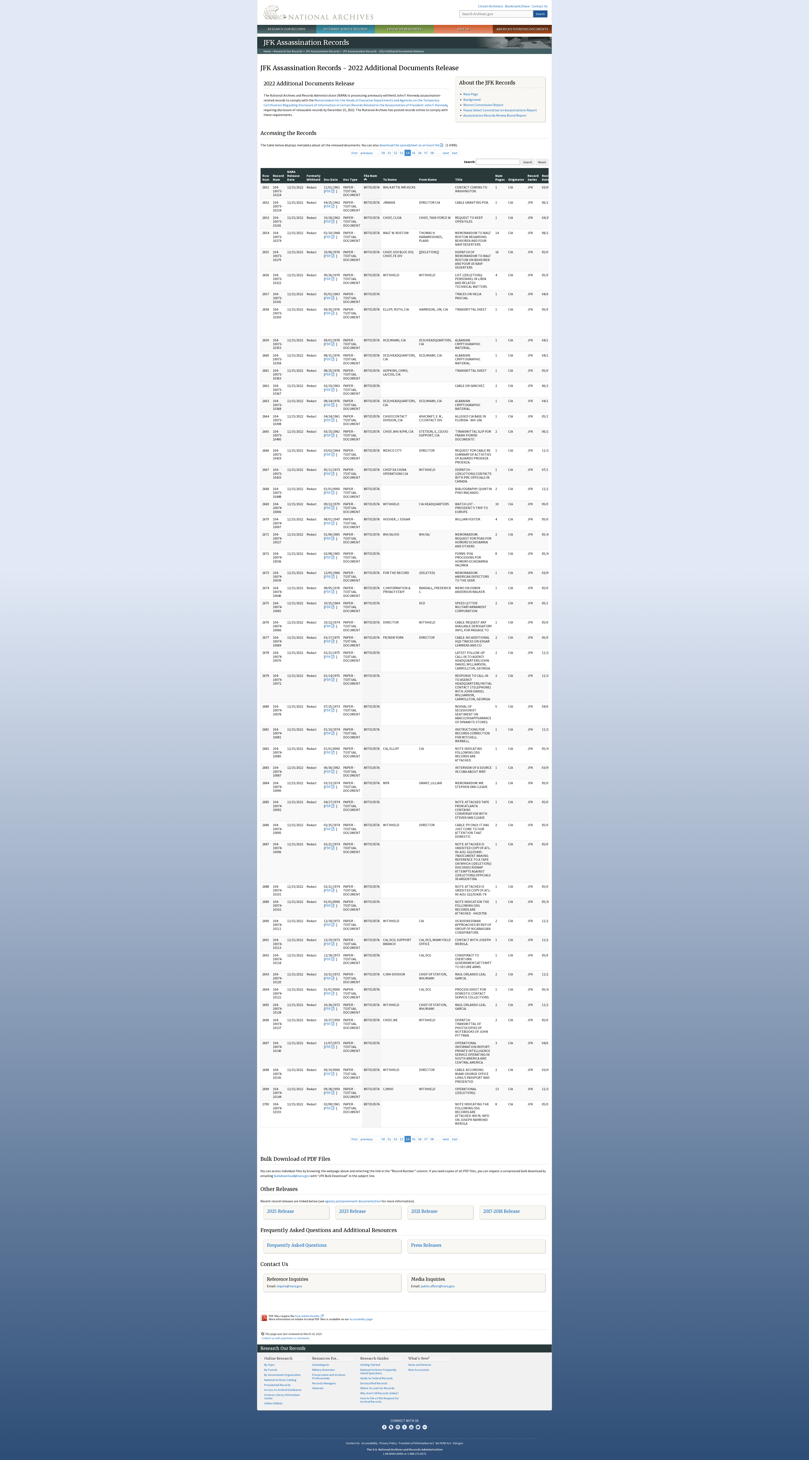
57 (426, 153)
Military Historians (323, 1370)
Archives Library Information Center (282, 1396)
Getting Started (370, 1365)
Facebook (384, 1427)
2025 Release (280, 1211)
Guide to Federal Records (376, 1378)
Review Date (547, 178)
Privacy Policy (388, 1443)
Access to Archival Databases (283, 1390)
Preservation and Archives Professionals (329, 1376)
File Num (370, 176)
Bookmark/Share (517, 6)
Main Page (470, 94)
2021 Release (424, 1211)
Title (458, 179)
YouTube (411, 1427)
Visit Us (463, 29)
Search (540, 14)
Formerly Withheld (313, 178)
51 (389, 153)
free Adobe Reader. (308, 1316)
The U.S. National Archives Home (318, 12)
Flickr (424, 1427)
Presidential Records (277, 1385)
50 (383, 153)
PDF (328, 191)
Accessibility (370, 1443)
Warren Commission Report (483, 105)
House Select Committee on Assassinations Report (500, 110)
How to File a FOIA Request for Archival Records (379, 1399)
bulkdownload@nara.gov (292, 1176)
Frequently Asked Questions (297, 1245)
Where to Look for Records (377, 1388)
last (455, 153)
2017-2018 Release (501, 1211)
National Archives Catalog (280, 1380)
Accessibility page (361, 1319)
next (446, 153)
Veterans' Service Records (346, 29)
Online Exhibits (273, 1403)
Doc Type (350, 179)
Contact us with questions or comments (285, 1338)
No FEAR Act (443, 1443)
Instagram (397, 1427)
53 (401, 153)
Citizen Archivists (490, 6)
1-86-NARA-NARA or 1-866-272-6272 (404, 1454)
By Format (270, 1370)
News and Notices (419, 1365)
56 (420, 153)
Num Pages (500, 178)
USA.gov (458, 1443)
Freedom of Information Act (416, 1443)
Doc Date (331, 179)
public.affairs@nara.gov (437, 1286)
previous (366, 153)
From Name (428, 179)
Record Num (278, 178)
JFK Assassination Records (322, 51)
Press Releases (426, 1245)
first (354, 153)
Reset (542, 162)
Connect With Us (405, 1420)
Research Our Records (286, 29)
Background (472, 99)
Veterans (318, 1388)
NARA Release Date (293, 176)
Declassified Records (373, 1383)
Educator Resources (404, 29)
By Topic (269, 1365)
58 (432, 153)
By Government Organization (282, 1375)
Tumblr (404, 1427)
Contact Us (540, 6)
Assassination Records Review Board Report (494, 115)
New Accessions (418, 1370)
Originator (516, 179)
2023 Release (352, 1211)
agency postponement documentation (353, 1201)
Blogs (418, 1427)
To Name (390, 179)
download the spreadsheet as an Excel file (409, 145)
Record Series (533, 178)
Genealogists (320, 1365)
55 (413, 153)
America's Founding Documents (522, 29)
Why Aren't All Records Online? (379, 1393)
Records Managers (324, 1383)
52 (395, 153)
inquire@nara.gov (289, 1286)
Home (267, 51)
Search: (469, 162)
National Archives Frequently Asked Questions (378, 1371)
